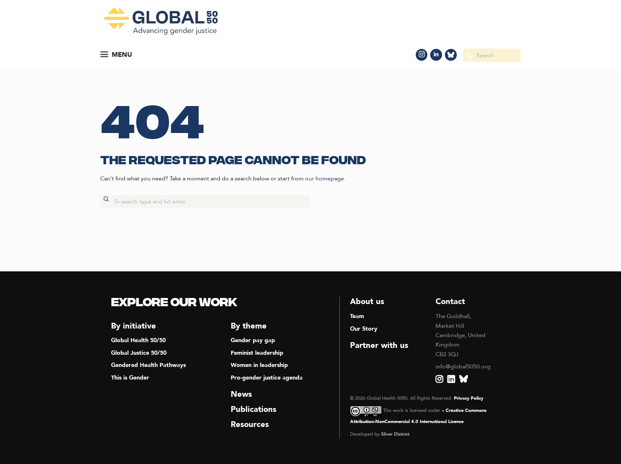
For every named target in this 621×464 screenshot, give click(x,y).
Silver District (395, 434)
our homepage (324, 179)
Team (357, 316)
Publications (253, 409)
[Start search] (469, 55)
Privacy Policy (468, 398)
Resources (250, 424)
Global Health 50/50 (138, 340)
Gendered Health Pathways (148, 365)
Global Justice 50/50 (138, 353)
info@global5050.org (463, 367)
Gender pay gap (253, 340)
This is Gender (130, 378)
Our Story (363, 329)
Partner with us (379, 345)
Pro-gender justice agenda (267, 378)
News (241, 394)
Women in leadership (259, 365)
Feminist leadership (257, 353)
